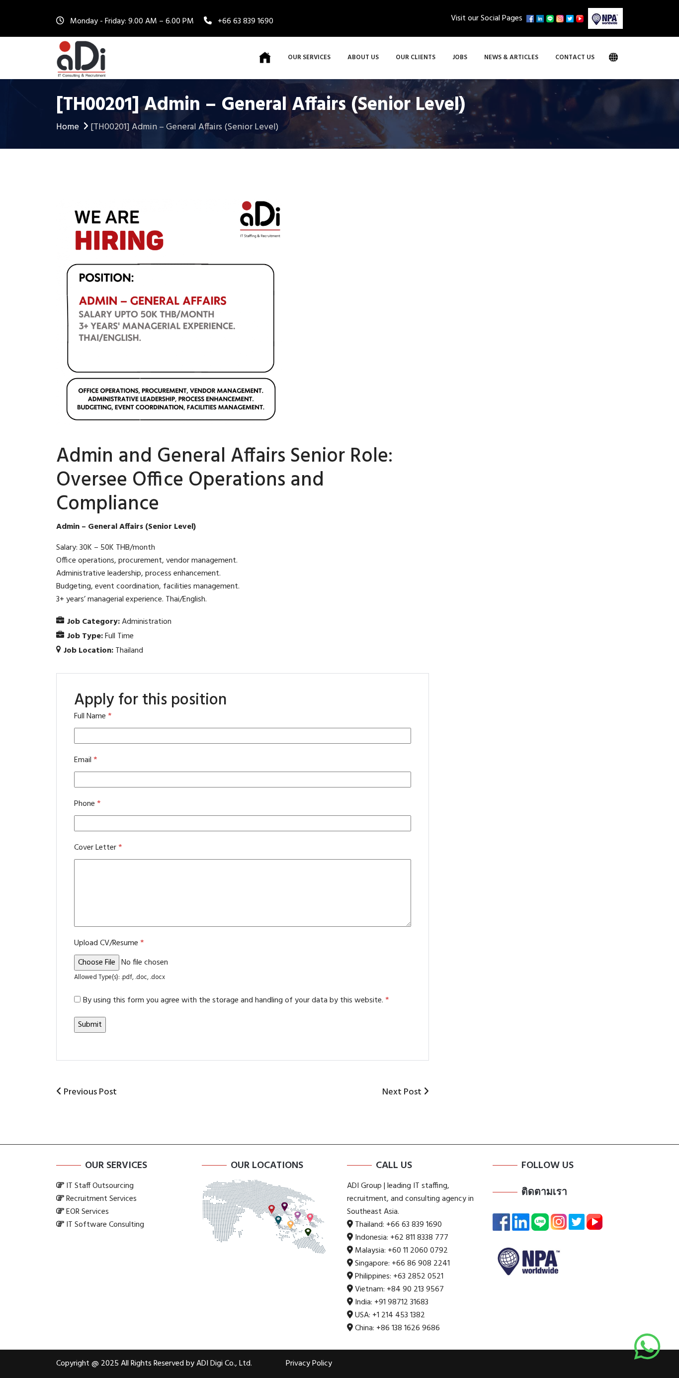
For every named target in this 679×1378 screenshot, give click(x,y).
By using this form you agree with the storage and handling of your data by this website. (236, 1000)
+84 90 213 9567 (415, 1289)
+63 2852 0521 (418, 1276)
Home (67, 127)
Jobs (459, 57)
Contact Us (574, 57)
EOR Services (87, 1211)
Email (85, 760)
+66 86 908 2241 (421, 1263)
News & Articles (511, 57)
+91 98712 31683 (401, 1302)
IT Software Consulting (105, 1224)
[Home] (265, 58)
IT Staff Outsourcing (100, 1186)
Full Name (92, 716)
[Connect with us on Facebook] (531, 18)
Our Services (309, 57)
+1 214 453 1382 (398, 1315)
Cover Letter (98, 847)
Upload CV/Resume (109, 943)
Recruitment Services (101, 1198)
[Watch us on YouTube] (581, 18)
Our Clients (415, 57)
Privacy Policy (309, 1363)
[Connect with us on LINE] (551, 18)
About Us (363, 57)
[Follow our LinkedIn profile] (541, 18)
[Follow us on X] (571, 18)
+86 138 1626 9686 (408, 1328)
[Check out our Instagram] (561, 18)
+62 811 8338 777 (419, 1237)
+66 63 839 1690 (245, 21)
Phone (87, 803)
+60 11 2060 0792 (418, 1250)
